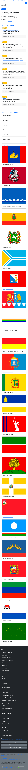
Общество (4, 665)
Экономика (4, 683)
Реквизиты (4, 732)
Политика (4, 668)
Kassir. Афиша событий (7, 698)
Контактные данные (7, 735)
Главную (10, 21)
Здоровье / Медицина (7, 652)
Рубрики (4, 721)
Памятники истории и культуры (10, 716)
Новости (4, 690)
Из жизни (4, 655)
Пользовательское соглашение (8, 759)
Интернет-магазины (10, 112)
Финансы (4, 681)
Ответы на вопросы (7, 708)
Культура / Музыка (6, 657)
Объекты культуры (6, 713)
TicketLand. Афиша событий (9, 700)
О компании (5, 730)
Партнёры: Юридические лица (9, 723)
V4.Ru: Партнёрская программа (14, 747)
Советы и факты (6, 711)
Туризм (3, 678)
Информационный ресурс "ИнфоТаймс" (14, 742)
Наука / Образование (7, 660)
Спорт (3, 673)
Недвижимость (6, 663)
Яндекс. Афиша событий (8, 695)
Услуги (3, 705)
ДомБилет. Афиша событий (9, 703)
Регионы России (6, 145)
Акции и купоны (8, 25)
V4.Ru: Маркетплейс (14, 744)
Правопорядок (5, 670)
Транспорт (4, 676)
